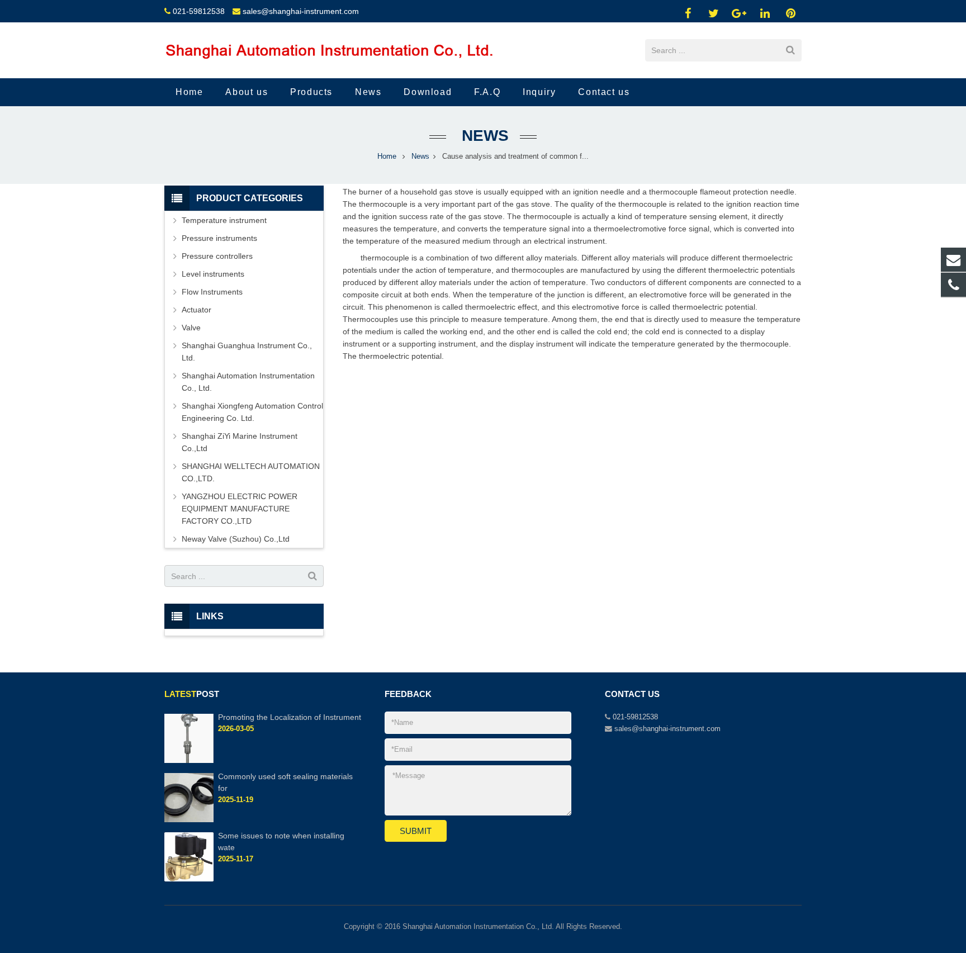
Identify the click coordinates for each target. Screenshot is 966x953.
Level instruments (213, 273)
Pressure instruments (219, 238)
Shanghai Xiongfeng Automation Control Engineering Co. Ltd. (252, 412)
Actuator (196, 309)
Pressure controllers (217, 256)
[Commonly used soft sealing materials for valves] (189, 820)
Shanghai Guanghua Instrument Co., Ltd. (247, 351)
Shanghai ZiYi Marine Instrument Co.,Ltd (239, 442)
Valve (191, 327)
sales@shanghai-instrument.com (301, 11)
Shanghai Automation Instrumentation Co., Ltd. (248, 381)
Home (386, 156)
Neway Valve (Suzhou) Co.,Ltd (236, 538)
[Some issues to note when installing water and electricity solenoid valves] (189, 879)
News (483, 135)
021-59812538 (199, 11)
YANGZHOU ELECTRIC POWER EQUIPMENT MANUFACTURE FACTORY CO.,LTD (239, 508)
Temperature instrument (224, 220)
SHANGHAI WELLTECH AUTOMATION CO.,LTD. (251, 472)
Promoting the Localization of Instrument (289, 717)
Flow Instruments (212, 291)
